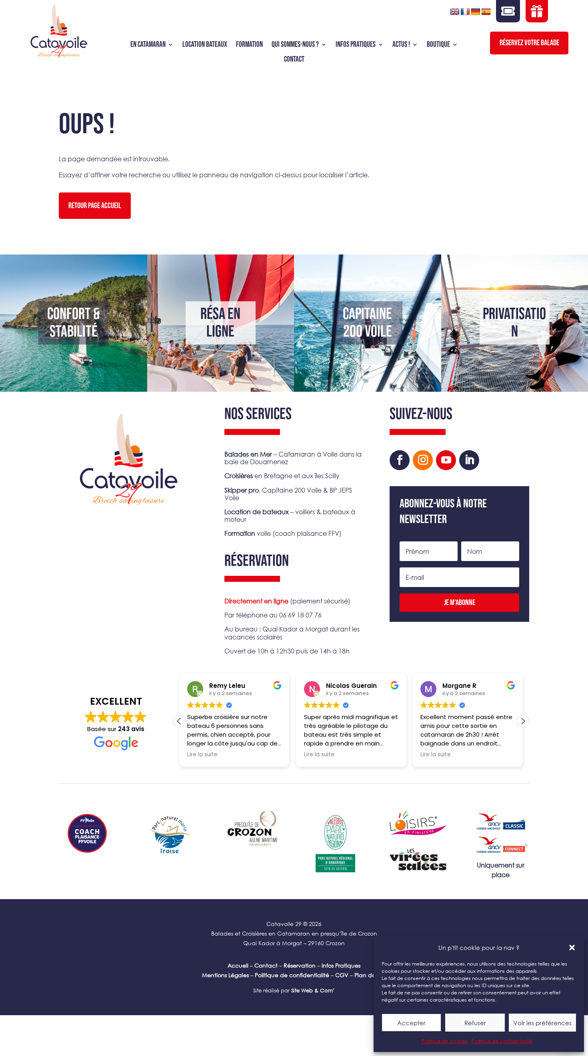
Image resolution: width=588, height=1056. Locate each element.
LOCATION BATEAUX (204, 44)
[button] (572, 948)
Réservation (300, 965)
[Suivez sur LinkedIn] (469, 460)
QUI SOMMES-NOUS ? (295, 44)
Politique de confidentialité (502, 1041)
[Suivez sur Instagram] (423, 460)
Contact (266, 965)
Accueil (238, 965)
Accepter (411, 1023)
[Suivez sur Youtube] (446, 460)
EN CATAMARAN (148, 44)
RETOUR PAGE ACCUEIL (94, 205)
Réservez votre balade (529, 43)
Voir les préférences (542, 1023)
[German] (475, 12)
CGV (341, 975)
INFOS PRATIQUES (356, 44)
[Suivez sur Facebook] (400, 460)
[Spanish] (486, 12)
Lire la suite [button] (202, 754)
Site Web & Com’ (312, 990)
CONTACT (294, 59)
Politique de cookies (445, 1041)
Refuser (475, 1023)
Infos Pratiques (341, 965)
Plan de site (370, 975)
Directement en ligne (256, 601)
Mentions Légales (225, 975)
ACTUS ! (401, 44)
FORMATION (249, 44)
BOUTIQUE (438, 44)
